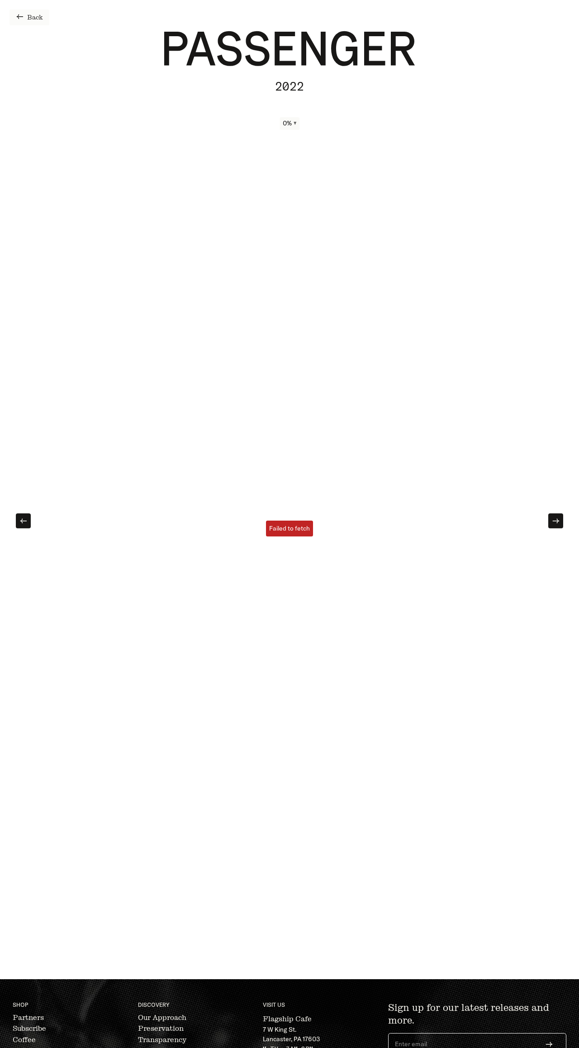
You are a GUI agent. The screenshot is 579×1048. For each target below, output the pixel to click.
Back (35, 17)
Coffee (24, 1039)
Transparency (162, 1039)
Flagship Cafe (287, 1019)
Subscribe (29, 1028)
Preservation (161, 1028)
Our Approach (162, 1017)
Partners (28, 1017)
